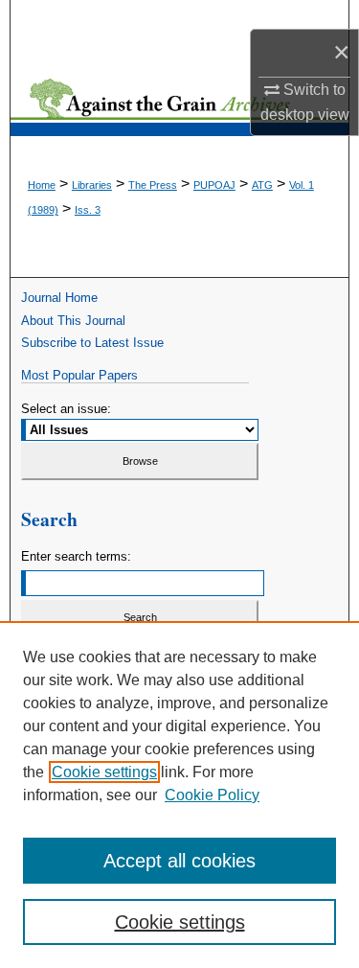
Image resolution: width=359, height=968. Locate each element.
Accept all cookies (179, 860)
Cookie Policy (212, 795)
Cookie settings (104, 772)
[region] (179, 794)
